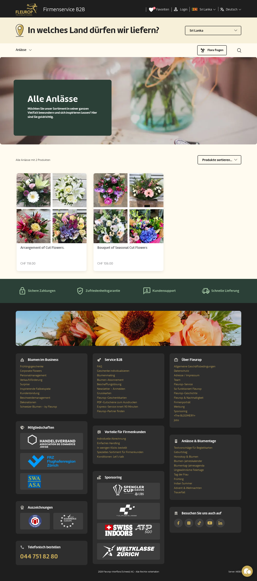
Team (177, 380)
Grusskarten (104, 393)
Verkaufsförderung (31, 380)
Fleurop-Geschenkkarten (112, 397)
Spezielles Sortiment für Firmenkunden (120, 452)
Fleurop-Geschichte (185, 393)
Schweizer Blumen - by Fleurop (38, 406)
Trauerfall (179, 492)
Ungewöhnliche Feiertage (189, 470)
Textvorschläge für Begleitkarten (193, 447)
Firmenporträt (182, 402)
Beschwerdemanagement (35, 397)
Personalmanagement (33, 375)
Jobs (176, 420)
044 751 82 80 (39, 556)
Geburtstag (180, 452)
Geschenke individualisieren (113, 370)
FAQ (99, 366)
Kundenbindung (29, 393)
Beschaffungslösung (109, 384)
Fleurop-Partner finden (111, 411)
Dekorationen (28, 402)
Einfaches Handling (108, 443)
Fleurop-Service (183, 384)
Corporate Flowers (31, 370)
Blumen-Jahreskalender (188, 461)
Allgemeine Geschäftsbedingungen (194, 366)
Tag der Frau (181, 474)
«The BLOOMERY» (184, 415)
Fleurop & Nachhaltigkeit (189, 397)
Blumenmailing (106, 375)
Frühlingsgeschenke (31, 366)
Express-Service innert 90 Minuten (117, 406)
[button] (24, 50)
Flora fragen (215, 50)
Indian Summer (183, 483)
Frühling (179, 479)
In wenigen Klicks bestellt (112, 447)
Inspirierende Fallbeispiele (35, 388)
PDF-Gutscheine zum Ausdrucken (117, 402)
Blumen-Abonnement (110, 380)
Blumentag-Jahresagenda (189, 465)
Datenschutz (181, 370)
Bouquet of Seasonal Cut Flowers (122, 248)
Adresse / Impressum (186, 375)
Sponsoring (180, 411)
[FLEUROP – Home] (26, 9)
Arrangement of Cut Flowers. (42, 248)
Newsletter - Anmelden (111, 388)
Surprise (25, 384)
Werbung (179, 406)
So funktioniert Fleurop (188, 388)
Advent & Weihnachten (188, 488)
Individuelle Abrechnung (111, 438)
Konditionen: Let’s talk (110, 456)
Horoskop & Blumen (186, 456)
